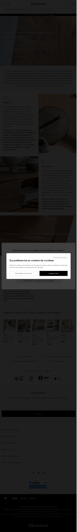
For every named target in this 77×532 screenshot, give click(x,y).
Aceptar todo (53, 273)
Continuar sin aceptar (60, 257)
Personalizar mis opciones (23, 273)
